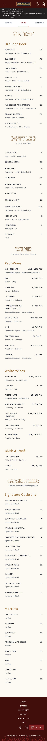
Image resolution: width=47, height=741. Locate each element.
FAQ (23, 722)
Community (23, 710)
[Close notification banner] (44, 13)
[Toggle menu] (4, 4)
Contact (23, 714)
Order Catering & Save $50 (33, 13)
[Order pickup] (43, 4)
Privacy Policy (12, 735)
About (23, 702)
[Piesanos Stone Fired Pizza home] (23, 4)
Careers (23, 706)
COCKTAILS (39, 23)
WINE (23, 23)
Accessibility (22, 735)
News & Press (23, 718)
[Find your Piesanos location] (37, 4)
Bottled (8, 23)
